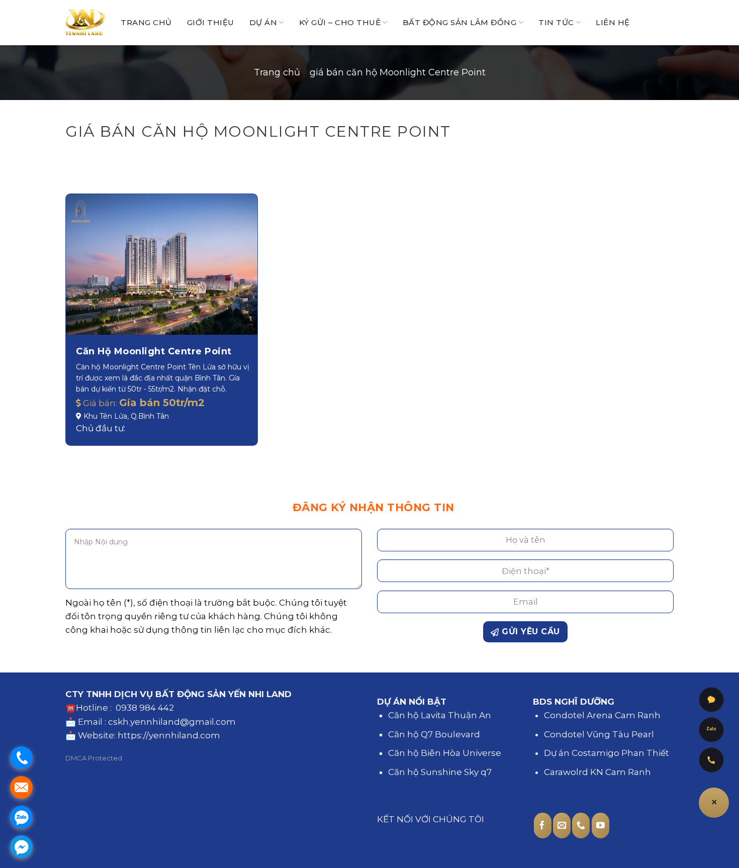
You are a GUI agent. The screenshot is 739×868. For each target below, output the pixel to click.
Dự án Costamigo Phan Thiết (606, 753)
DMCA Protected (93, 758)
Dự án (263, 22)
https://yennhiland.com (169, 735)
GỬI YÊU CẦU (529, 631)
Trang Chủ (146, 22)
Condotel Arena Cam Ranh (602, 715)
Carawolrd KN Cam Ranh (597, 772)
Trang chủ (277, 72)
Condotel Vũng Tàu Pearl (599, 734)
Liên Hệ (613, 22)
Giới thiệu (210, 22)
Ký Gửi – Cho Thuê (340, 22)
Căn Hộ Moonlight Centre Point (154, 351)
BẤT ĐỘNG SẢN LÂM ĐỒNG (460, 22)
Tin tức (556, 22)
